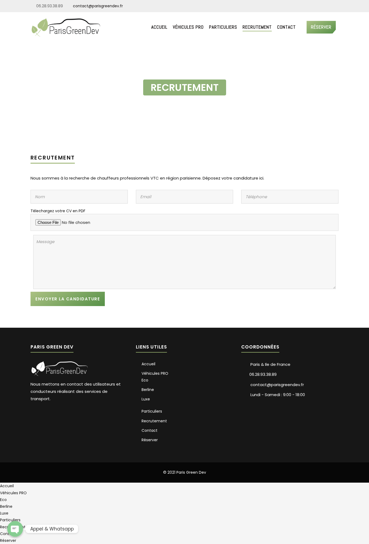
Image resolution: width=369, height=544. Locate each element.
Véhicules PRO (188, 27)
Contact (286, 27)
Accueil (159, 27)
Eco (145, 380)
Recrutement (257, 27)
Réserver (321, 27)
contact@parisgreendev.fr (97, 6)
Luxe (146, 399)
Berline (148, 389)
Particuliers (223, 27)
